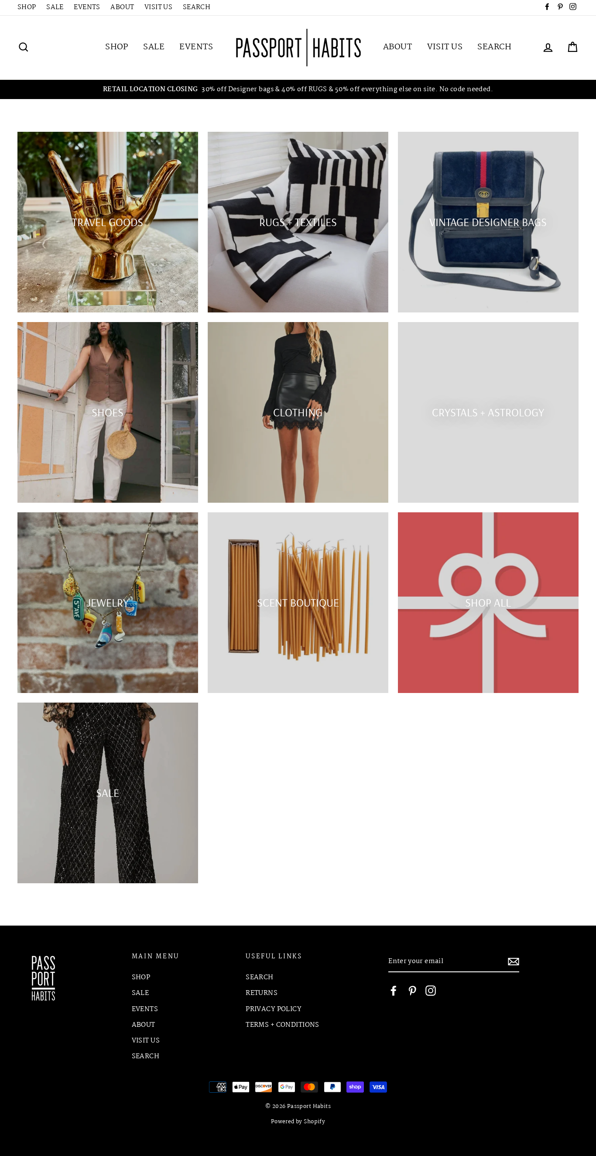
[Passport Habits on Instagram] (430, 990)
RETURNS (261, 993)
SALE (55, 7)
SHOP (26, 7)
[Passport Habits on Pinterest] (412, 990)
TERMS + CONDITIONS (282, 1025)
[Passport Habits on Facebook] (393, 990)
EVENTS (87, 7)
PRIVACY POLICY (273, 1009)
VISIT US (158, 7)
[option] (298, 89)
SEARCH (197, 7)
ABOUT (122, 7)
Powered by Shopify (298, 1122)
